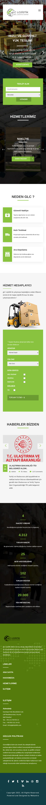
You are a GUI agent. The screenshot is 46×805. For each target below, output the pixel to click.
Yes (8, 390)
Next (42, 52)
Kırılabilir (11, 386)
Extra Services (12, 370)
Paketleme (10, 382)
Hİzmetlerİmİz (22, 65)
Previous (4, 52)
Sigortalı (10, 378)
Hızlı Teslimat (11, 374)
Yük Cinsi (10, 359)
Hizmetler (11, 348)
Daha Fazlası (21, 159)
